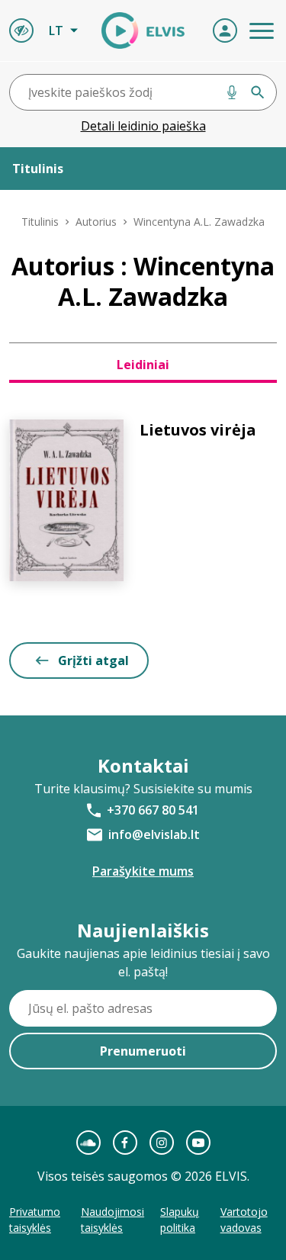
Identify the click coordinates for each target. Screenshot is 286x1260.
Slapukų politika (179, 1219)
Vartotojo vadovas (244, 1219)
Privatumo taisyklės (34, 1219)
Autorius (96, 221)
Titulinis (40, 221)
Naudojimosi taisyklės (112, 1219)
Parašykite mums (143, 871)
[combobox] (143, 92)
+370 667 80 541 (153, 810)
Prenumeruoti (143, 1051)
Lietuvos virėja (198, 429)
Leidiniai (143, 364)
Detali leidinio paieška (143, 125)
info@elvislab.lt (154, 834)
